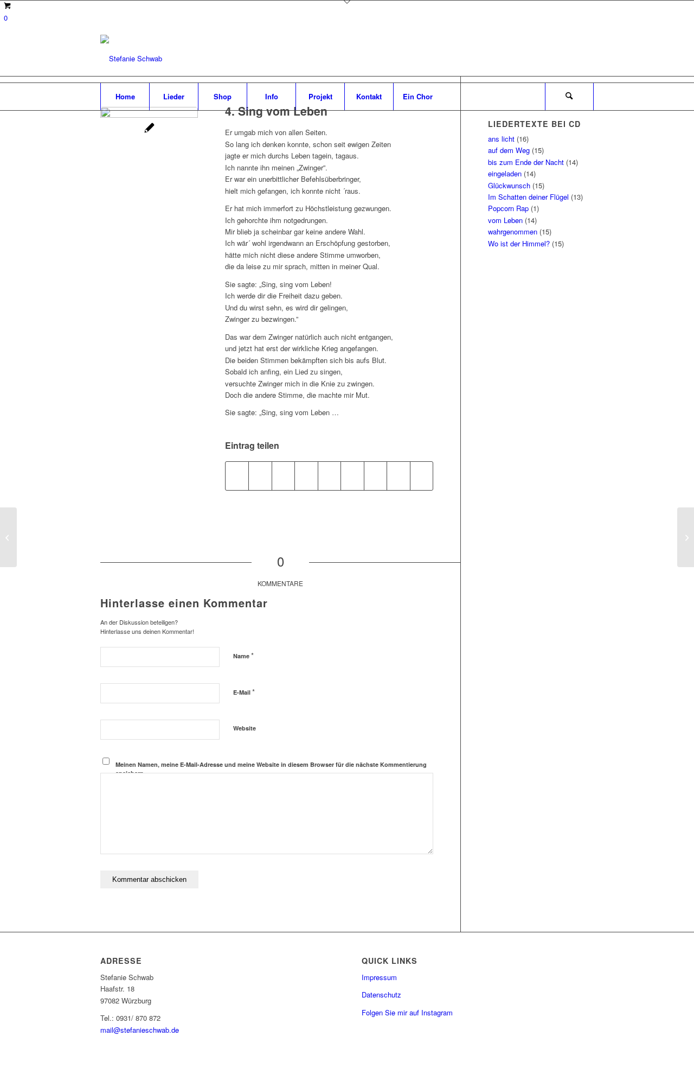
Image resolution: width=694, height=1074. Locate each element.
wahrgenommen (512, 231)
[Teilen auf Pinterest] (306, 476)
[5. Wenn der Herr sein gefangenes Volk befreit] (8, 537)
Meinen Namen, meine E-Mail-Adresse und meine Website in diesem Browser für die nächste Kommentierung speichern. (271, 769)
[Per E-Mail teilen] (421, 476)
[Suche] (569, 96)
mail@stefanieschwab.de (139, 1030)
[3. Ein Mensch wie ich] (685, 537)
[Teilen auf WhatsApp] (283, 476)
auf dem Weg (509, 150)
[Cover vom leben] (149, 156)
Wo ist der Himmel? (519, 243)
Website (244, 728)
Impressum (379, 977)
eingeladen (505, 173)
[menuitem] (124, 96)
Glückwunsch (509, 185)
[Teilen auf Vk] (375, 476)
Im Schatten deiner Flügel (528, 197)
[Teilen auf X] (260, 476)
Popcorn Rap (508, 208)
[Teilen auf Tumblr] (352, 476)
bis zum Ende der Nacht (526, 162)
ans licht (501, 139)
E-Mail (244, 692)
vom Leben (505, 220)
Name (243, 655)
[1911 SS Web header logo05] (131, 58)
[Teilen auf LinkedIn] (329, 476)
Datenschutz (381, 994)
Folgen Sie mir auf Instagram (407, 1012)
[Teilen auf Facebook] (237, 476)
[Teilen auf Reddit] (398, 476)
